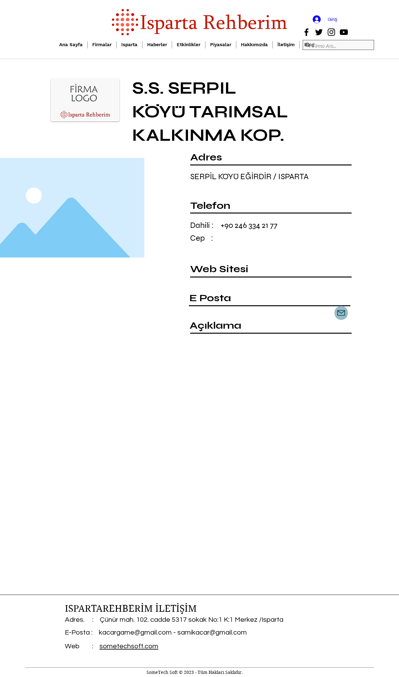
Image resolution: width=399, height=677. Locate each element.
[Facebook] (306, 32)
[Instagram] (331, 32)
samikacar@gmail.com (212, 632)
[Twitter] (319, 32)
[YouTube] (344, 32)
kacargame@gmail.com (135, 632)
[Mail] (341, 313)
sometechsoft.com (128, 646)
